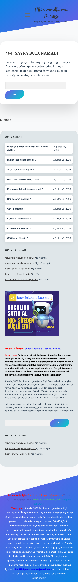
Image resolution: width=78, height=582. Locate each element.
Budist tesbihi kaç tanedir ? (21, 159)
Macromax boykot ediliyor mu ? (23, 179)
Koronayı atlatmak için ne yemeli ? (25, 189)
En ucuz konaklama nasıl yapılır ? (21, 279)
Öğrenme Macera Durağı (51, 13)
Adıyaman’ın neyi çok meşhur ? (20, 257)
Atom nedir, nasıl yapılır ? (20, 169)
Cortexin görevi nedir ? (19, 218)
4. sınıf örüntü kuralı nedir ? (18, 268)
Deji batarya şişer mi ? (19, 199)
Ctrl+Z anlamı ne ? (16, 208)
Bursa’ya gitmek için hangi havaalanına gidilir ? (27, 148)
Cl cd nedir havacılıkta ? (19, 228)
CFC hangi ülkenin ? (17, 238)
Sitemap (5, 120)
